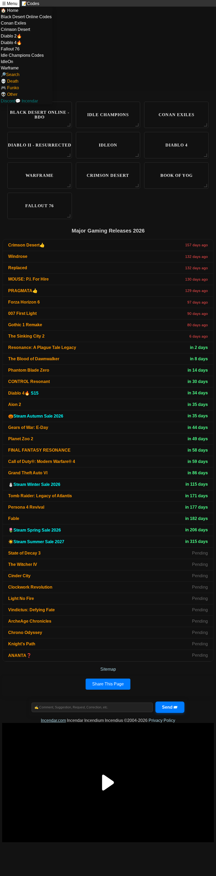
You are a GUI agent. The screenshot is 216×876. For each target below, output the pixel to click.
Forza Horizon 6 (24, 302)
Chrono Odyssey (25, 632)
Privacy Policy (162, 720)
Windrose (17, 256)
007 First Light (22, 313)
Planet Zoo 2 (20, 439)
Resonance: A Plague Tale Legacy (42, 347)
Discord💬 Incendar (19, 101)
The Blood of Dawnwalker (33, 359)
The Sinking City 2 (26, 336)
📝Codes (30, 3)
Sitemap (108, 669)
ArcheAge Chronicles (29, 621)
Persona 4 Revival (26, 507)
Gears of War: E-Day (28, 427)
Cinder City (19, 576)
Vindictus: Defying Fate (31, 610)
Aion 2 (14, 404)
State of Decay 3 (24, 553)
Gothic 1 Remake (25, 325)
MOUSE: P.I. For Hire (28, 279)
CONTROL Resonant (29, 381)
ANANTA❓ (20, 655)
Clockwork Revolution (30, 587)
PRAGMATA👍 (23, 290)
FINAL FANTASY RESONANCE (39, 450)
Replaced (17, 268)
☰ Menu (9, 3)
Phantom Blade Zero (28, 370)
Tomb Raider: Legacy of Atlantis (40, 496)
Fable (13, 518)
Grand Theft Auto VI (27, 473)
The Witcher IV (22, 564)
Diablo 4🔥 (23, 393)
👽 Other (9, 94)
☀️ (36, 541)
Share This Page (108, 684)
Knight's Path (21, 644)
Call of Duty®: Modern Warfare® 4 (41, 461)
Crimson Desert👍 (26, 245)
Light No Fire (21, 598)
